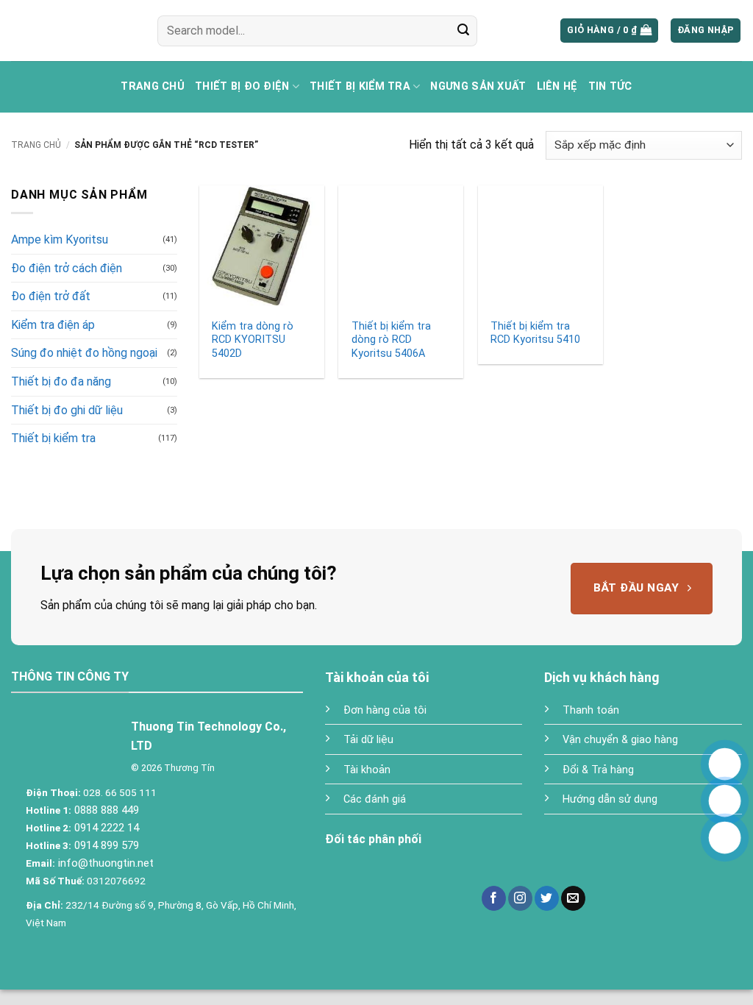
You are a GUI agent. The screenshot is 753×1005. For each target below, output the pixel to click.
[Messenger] (724, 764)
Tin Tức (610, 86)
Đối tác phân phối (373, 839)
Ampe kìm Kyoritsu (59, 239)
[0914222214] (724, 800)
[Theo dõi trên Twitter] (547, 898)
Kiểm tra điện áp (53, 325)
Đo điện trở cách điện (66, 268)
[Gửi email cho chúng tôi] (573, 898)
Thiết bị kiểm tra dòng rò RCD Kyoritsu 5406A (391, 340)
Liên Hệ (557, 86)
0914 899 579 (105, 845)
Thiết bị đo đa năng (61, 381)
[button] (609, 30)
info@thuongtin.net (106, 863)
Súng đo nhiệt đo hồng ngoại (84, 353)
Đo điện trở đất (50, 296)
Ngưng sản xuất (478, 86)
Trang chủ (153, 86)
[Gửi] (463, 30)
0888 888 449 (105, 810)
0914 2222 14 (105, 827)
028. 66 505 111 (119, 792)
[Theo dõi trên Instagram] (520, 898)
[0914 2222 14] (724, 837)
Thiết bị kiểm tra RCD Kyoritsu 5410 (535, 333)
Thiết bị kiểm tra (360, 86)
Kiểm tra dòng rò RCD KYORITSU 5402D (252, 340)
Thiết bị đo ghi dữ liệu (67, 410)
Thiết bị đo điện (242, 86)
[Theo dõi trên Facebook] (494, 898)
